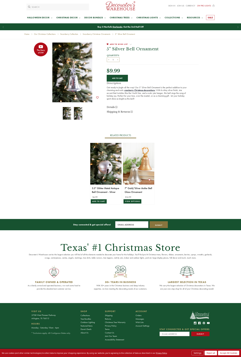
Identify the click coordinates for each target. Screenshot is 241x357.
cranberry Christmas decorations (139, 90)
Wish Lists (140, 322)
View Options (132, 201)
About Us (84, 332)
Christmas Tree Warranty (115, 322)
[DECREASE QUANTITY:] (108, 59)
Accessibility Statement (114, 339)
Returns (108, 318)
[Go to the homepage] (120, 6)
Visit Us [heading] (36, 311)
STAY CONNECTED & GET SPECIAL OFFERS (185, 329)
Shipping (108, 315)
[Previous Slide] (3, 27)
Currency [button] (191, 5)
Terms (107, 329)
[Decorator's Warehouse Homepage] (199, 315)
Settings (197, 353)
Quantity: (113, 55)
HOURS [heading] (35, 323)
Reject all (211, 353)
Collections (85, 315)
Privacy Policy (110, 325)
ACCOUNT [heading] (141, 311)
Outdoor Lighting (88, 322)
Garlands (117, 26)
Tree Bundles (86, 318)
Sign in (171, 5)
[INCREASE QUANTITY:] (117, 59)
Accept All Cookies (228, 353)
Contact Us (109, 332)
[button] (214, 6)
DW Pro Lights (204, 5)
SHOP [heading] (84, 311)
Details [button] (111, 107)
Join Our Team (111, 336)
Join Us (180, 5)
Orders (138, 315)
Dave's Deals (86, 329)
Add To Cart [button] (98, 201)
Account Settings (142, 325)
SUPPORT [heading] (110, 311)
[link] (195, 323)
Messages (140, 318)
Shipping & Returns (119, 111)
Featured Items (87, 325)
